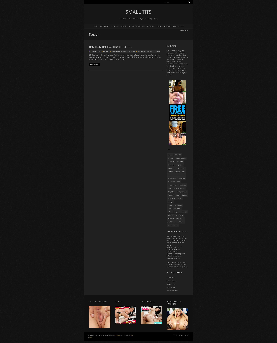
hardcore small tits (164, 26)
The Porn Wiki (171, 284)
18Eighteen (171, 158)
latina (178, 181)
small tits (149, 51)
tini (154, 51)
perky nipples (125, 26)
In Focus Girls (171, 181)
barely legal (180, 161)
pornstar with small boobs (175, 205)
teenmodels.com (179, 222)
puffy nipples (177, 208)
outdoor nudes (178, 26)
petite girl (170, 202)
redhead (170, 212)
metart (170, 188)
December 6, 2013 (96, 51)
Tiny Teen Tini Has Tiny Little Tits (110, 47)
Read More (93, 64)
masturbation (182, 185)
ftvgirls (183, 171)
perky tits (179, 198)
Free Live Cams (171, 281)
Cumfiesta (170, 171)
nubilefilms (170, 195)
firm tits (178, 171)
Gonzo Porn (170, 278)
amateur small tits (138, 26)
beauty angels (142, 51)
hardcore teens (172, 178)
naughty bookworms (179, 188)
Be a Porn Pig (171, 287)
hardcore (170, 175)
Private (169, 208)
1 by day (170, 155)
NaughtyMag (171, 192)
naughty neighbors (182, 192)
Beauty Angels (116, 51)
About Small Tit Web (184, 335)
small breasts (104, 26)
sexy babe (177, 212)
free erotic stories (172, 291)
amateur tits (171, 161)
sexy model (171, 215)
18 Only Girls (178, 155)
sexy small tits (179, 215)
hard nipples (181, 178)
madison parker (172, 185)
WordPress (117, 335)
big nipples (180, 165)
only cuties (184, 195)
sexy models (151, 26)
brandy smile (171, 168)
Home (95, 26)
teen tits (170, 225)
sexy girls (184, 212)
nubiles (177, 195)
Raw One (105, 51)
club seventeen (181, 168)
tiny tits (158, 51)
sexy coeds (114, 26)
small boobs (171, 218)
